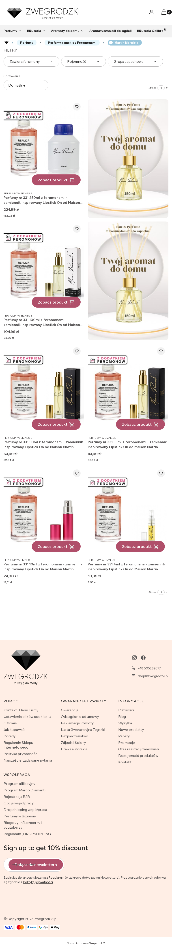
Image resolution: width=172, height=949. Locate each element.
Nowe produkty (131, 729)
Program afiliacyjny (19, 783)
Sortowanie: (12, 76)
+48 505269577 (149, 668)
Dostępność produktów (138, 755)
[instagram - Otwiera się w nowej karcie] (134, 657)
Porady (9, 736)
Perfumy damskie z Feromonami (72, 42)
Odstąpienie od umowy (80, 716)
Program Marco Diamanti (24, 790)
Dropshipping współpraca (25, 809)
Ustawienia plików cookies (26, 716)
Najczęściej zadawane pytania (28, 760)
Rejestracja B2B (17, 796)
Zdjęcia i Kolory (73, 742)
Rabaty (124, 736)
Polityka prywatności (21, 753)
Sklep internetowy (84, 943)
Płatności (126, 710)
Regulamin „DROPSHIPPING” (28, 834)
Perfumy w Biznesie (20, 816)
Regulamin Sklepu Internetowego (18, 744)
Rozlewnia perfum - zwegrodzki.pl (6, 42)
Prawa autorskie (74, 749)
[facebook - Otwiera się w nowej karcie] (143, 657)
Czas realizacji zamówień (138, 749)
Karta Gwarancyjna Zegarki (83, 729)
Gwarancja (69, 710)
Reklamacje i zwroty (77, 723)
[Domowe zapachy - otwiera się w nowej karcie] (128, 158)
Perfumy (26, 42)
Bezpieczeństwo (74, 736)
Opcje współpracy (19, 803)
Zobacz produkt (52, 180)
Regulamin (56, 877)
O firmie (10, 723)
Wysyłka (125, 723)
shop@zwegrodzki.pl (153, 676)
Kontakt (124, 762)
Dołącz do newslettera (36, 864)
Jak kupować (14, 729)
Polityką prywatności (38, 882)
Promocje (126, 742)
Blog (122, 716)
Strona (152, 87)
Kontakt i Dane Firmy (21, 710)
